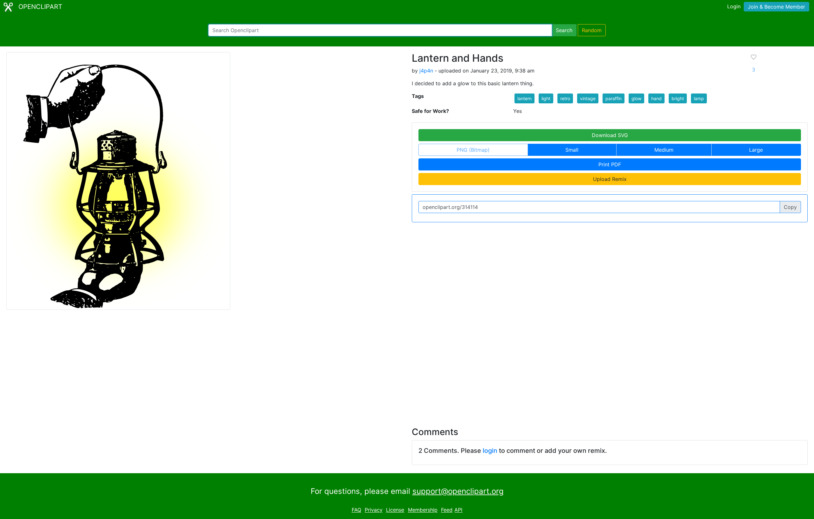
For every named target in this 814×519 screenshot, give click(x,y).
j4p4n (426, 70)
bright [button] (678, 98)
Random (592, 30)
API (458, 510)
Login (734, 6)
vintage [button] (588, 98)
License (395, 510)
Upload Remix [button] (610, 179)
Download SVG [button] (610, 135)
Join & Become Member (776, 6)
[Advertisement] (407, 364)
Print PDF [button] (609, 164)
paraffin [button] (613, 98)
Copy (790, 207)
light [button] (546, 98)
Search (564, 30)
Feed (446, 510)
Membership (423, 510)
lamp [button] (699, 98)
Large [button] (756, 150)
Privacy (374, 510)
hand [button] (656, 98)
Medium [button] (663, 150)
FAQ (356, 510)
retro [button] (565, 98)
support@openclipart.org (458, 491)
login (490, 450)
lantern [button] (524, 98)
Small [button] (571, 150)
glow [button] (636, 98)
